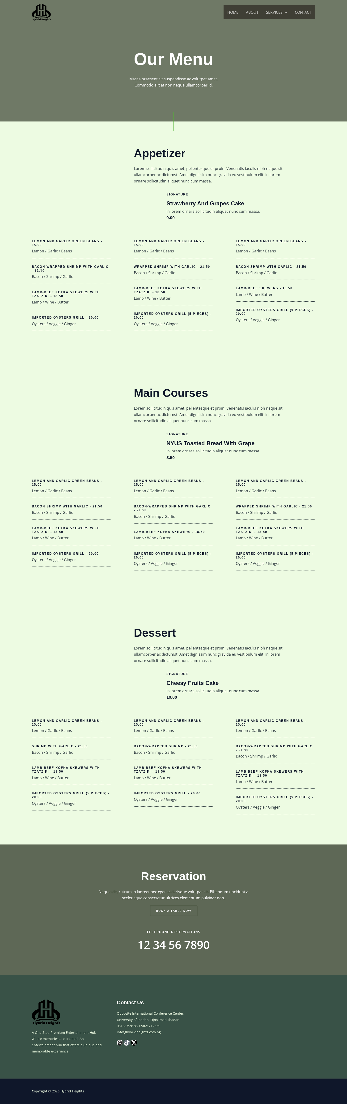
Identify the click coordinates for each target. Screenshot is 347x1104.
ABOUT (252, 12)
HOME (232, 12)
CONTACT (303, 12)
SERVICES (274, 12)
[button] (285, 12)
